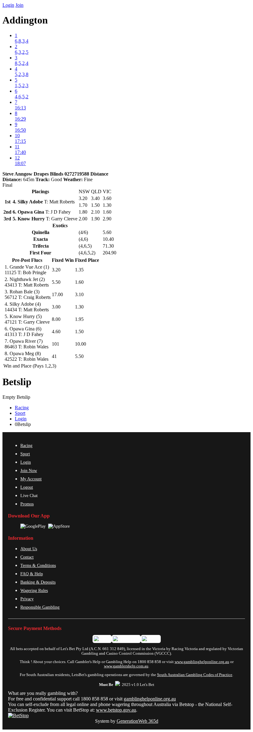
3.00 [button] (56, 306)
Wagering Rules (34, 590)
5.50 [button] (56, 282)
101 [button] (55, 344)
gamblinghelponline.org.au (150, 698)
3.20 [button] (56, 269)
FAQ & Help (31, 573)
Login (8, 5)
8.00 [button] (56, 319)
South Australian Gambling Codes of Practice (194, 675)
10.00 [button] (80, 344)
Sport (20, 413)
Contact (27, 557)
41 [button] (54, 356)
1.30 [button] (79, 306)
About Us (28, 548)
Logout (26, 487)
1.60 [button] (79, 282)
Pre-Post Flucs (27, 260)
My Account (31, 478)
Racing (22, 407)
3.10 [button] (79, 294)
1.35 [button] (79, 269)
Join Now (28, 470)
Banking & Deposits (38, 582)
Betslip (16, 381)
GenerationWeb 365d (137, 721)
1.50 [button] (79, 331)
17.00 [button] (57, 294)
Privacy (27, 598)
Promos (27, 503)
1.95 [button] (79, 319)
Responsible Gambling (40, 607)
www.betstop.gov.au (116, 710)
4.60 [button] (56, 331)
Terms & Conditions (38, 565)
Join (19, 5)
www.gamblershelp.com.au (126, 666)
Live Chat (29, 495)
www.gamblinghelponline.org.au (202, 662)
